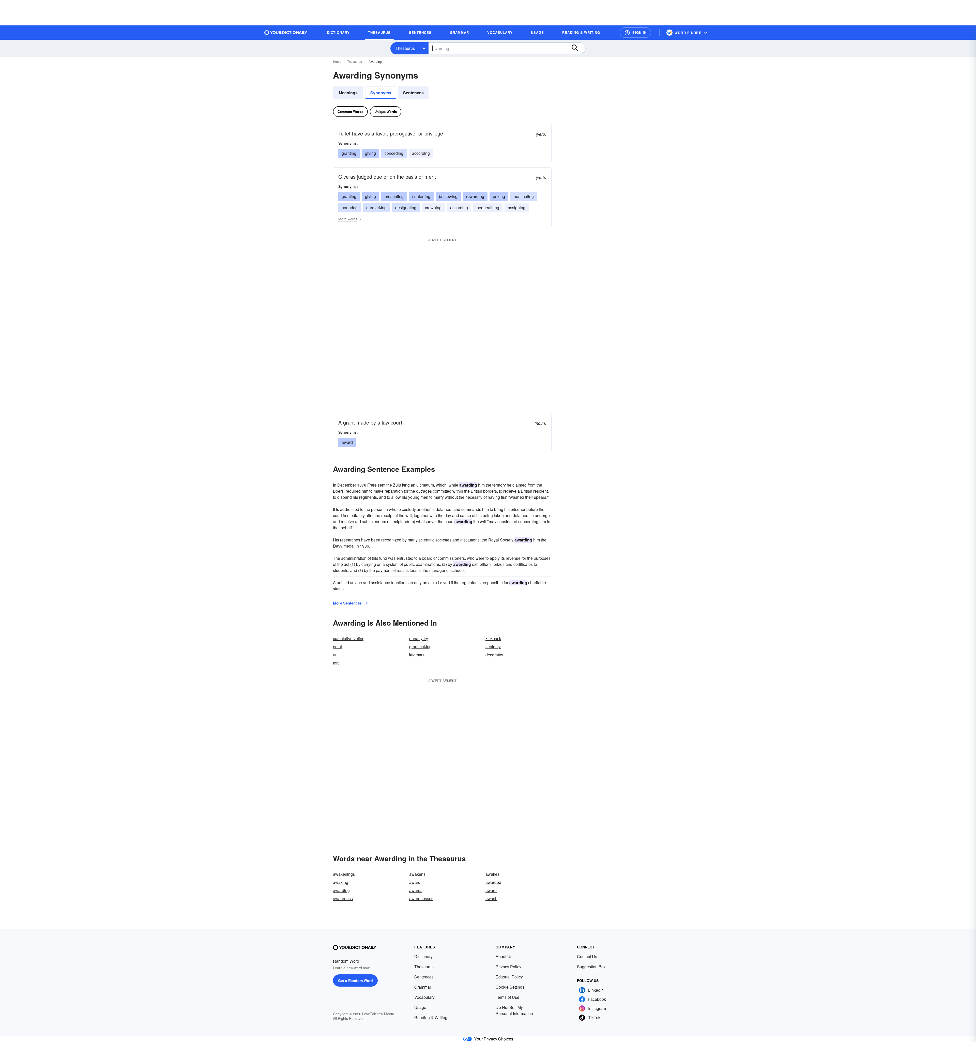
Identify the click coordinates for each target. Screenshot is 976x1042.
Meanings (348, 93)
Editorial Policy (509, 977)
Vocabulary (424, 997)
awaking (340, 882)
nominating (524, 196)
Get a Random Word (355, 980)
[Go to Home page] (286, 32)
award (347, 442)
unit (336, 655)
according (421, 153)
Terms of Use (507, 997)
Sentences (413, 93)
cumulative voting (348, 638)
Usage (420, 1007)
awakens (417, 874)
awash (491, 898)
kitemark (416, 655)
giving (370, 153)
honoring (350, 207)
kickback (493, 638)
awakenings (344, 874)
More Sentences (347, 603)
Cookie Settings (510, 987)
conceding (394, 153)
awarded (493, 882)
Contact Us (587, 956)
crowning (433, 207)
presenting (394, 196)
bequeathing (488, 207)
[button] (635, 32)
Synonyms (380, 93)
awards (415, 890)
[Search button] (577, 48)
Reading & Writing (430, 1017)
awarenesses (421, 898)
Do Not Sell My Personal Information (514, 1010)
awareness (343, 898)
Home (337, 61)
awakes (492, 874)
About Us (504, 956)
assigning (516, 207)
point (337, 647)
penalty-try (418, 638)
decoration (495, 655)
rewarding (475, 196)
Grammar (422, 987)
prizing (499, 196)
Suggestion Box (591, 967)
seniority (493, 647)
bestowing (448, 196)
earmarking (376, 207)
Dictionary (423, 956)
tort (336, 663)
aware (491, 890)
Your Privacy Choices (493, 1039)
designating (405, 207)
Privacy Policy (508, 967)
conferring (421, 196)
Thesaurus (405, 48)
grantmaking (420, 647)
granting (349, 153)
